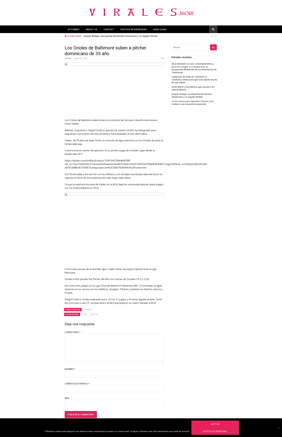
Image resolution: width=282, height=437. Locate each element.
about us (91, 29)
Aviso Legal (160, 29)
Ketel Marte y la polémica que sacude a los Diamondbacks (193, 88)
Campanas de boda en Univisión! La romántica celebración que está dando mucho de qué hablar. (194, 79)
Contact (109, 29)
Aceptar (215, 424)
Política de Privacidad (133, 29)
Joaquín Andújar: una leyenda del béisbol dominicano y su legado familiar (192, 95)
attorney (73, 29)
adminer (68, 58)
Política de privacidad (215, 431)
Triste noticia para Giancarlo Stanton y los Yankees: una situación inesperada (192, 103)
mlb (85, 314)
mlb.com (94, 314)
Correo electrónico (77, 383)
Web (67, 398)
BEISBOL (88, 309)
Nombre (70, 369)
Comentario (72, 332)
